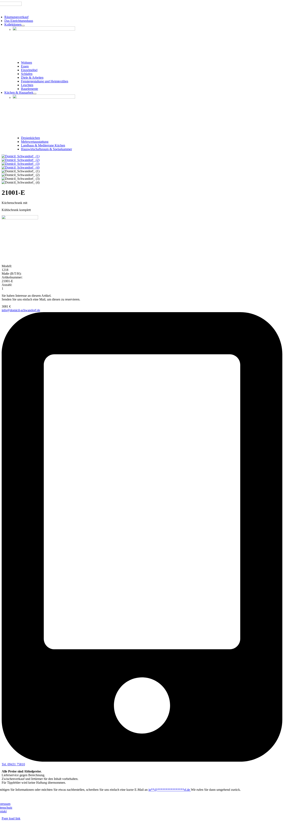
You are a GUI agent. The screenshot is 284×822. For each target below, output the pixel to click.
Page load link (11, 818)
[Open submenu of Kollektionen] (23, 25)
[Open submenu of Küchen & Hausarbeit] (34, 93)
